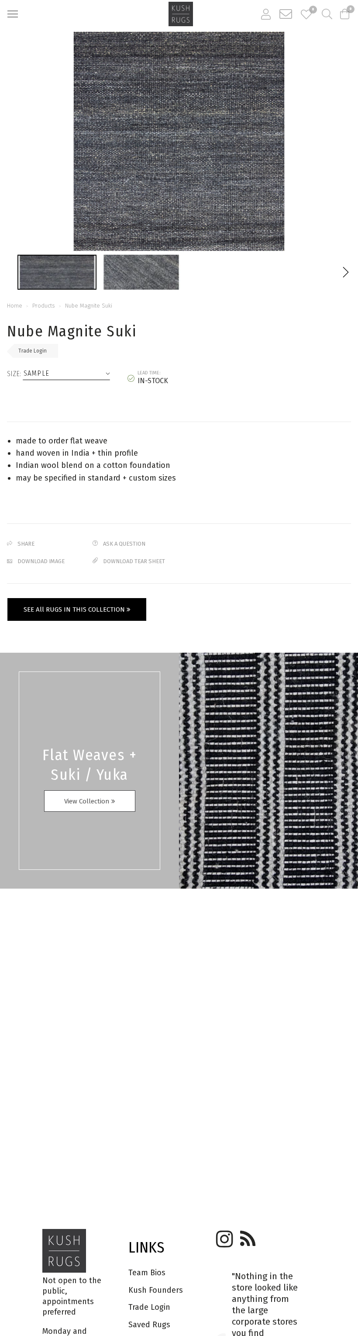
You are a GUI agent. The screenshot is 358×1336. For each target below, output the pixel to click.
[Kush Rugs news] (247, 1236)
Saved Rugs (149, 1324)
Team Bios (146, 1272)
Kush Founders (155, 1290)
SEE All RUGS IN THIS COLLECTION (75, 609)
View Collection (87, 801)
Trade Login (32, 351)
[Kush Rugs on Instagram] (223, 1236)
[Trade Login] (266, 14)
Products (43, 305)
